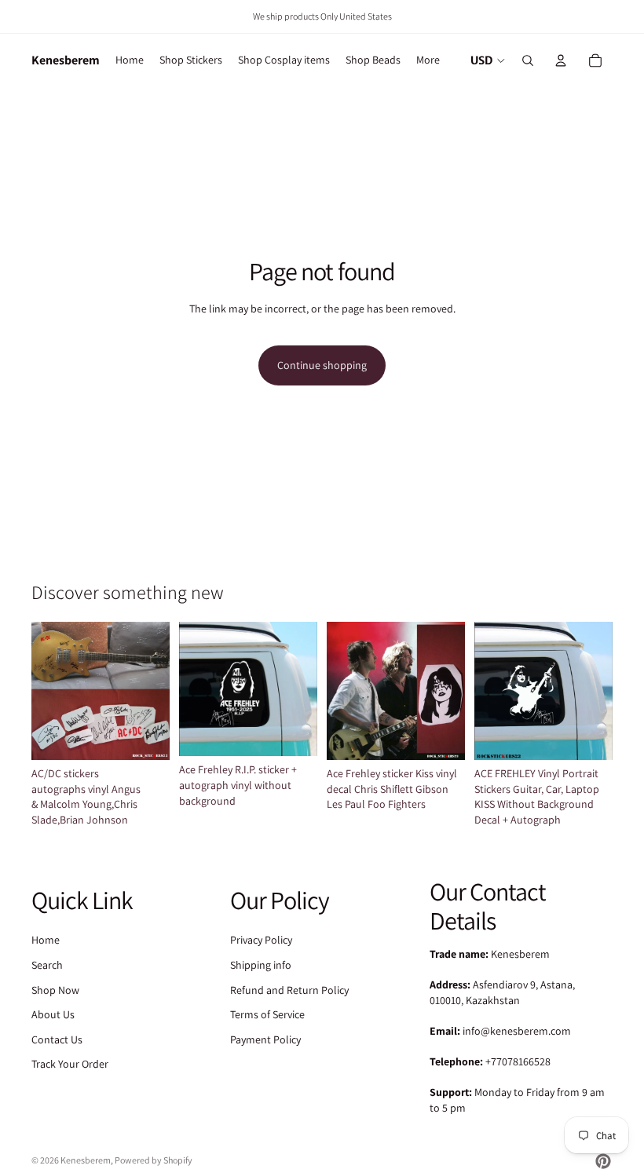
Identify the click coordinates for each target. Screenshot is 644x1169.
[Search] (527, 60)
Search (47, 965)
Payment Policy (265, 1039)
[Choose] (145, 735)
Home (45, 940)
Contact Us (56, 1039)
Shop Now (55, 990)
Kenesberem (85, 1160)
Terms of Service (267, 1014)
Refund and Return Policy (289, 990)
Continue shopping (322, 365)
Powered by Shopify (153, 1160)
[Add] (440, 735)
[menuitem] (428, 60)
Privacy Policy (261, 940)
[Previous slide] (48, 691)
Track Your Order (69, 1064)
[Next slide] (152, 691)
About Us (53, 1014)
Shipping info (260, 965)
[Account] (560, 60)
